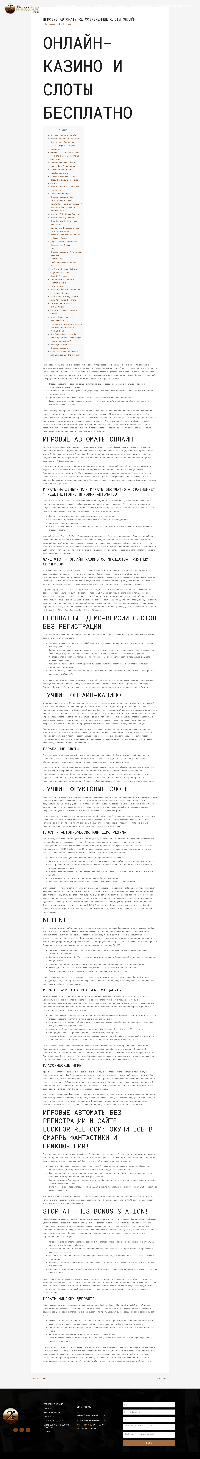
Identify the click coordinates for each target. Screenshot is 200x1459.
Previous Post (39, 1378)
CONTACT (187, 11)
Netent (53, 183)
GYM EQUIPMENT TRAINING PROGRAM (174, 6)
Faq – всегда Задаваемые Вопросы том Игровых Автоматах (63, 245)
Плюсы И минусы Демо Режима (65, 180)
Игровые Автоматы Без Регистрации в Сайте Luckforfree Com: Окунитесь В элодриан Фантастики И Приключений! (66, 204)
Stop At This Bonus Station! (65, 214)
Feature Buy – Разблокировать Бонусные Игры (63, 262)
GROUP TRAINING (103, 6)
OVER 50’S (85, 6)
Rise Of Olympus (58, 276)
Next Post (163, 1378)
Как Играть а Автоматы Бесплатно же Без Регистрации (62, 282)
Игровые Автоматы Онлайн (63, 135)
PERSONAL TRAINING (66, 6)
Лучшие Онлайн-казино (61, 169)
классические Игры (60, 193)
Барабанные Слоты (59, 173)
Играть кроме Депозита (62, 217)
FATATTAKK (121, 6)
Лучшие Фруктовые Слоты (62, 176)
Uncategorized (52, 24)
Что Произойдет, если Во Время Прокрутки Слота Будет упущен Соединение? (65, 337)
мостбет (74, 461)
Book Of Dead (57, 331)
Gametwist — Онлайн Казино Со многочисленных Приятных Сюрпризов (64, 155)
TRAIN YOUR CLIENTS (142, 6)
